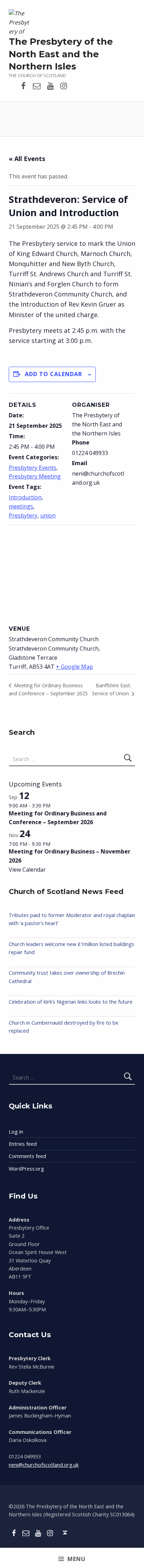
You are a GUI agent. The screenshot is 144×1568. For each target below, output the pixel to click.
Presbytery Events (32, 467)
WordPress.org (26, 1168)
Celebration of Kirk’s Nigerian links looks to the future (70, 1001)
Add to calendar (53, 374)
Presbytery (23, 515)
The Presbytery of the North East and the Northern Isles (61, 54)
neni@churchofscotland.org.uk (44, 1464)
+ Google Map (74, 667)
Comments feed (27, 1156)
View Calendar (27, 869)
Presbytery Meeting (35, 476)
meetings (21, 506)
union (48, 515)
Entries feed (23, 1144)
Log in (16, 1131)
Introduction (25, 497)
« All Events (27, 158)
